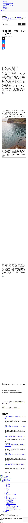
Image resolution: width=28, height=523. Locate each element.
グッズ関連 (8, 497)
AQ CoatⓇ (9, 501)
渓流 (7, 488)
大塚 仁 (17, 392)
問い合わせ (6, 8)
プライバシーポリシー (11, 508)
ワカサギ (8, 489)
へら (7, 490)
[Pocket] (14, 45)
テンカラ (8, 486)
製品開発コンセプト (8, 5)
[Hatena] (14, 43)
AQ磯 (10, 392)
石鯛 (7, 496)
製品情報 (5, 1)
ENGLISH (2, 10)
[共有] (14, 48)
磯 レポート (17, 390)
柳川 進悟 (6, 392)
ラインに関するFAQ (11, 502)
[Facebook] (14, 41)
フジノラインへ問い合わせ (13, 506)
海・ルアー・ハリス (11, 494)
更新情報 (5, 390)
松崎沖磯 (20, 392)
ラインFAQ (6, 4)
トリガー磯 (13, 392)
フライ (7, 492)
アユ (7, 485)
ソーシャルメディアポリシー (13, 509)
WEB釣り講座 (9, 500)
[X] (14, 38)
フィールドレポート (8, 3)
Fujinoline (10, 36)
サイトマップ (9, 510)
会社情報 (5, 7)
